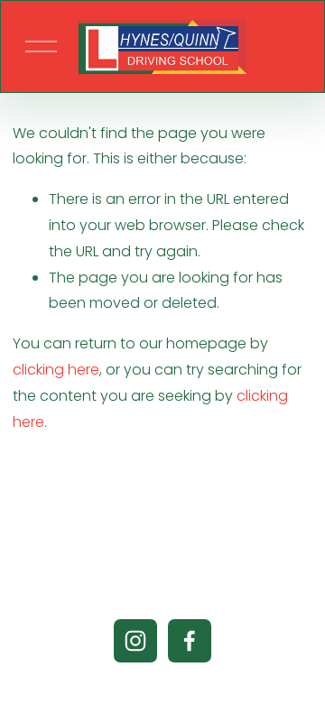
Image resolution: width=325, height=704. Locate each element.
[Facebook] (189, 640)
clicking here (56, 369)
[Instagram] (135, 640)
